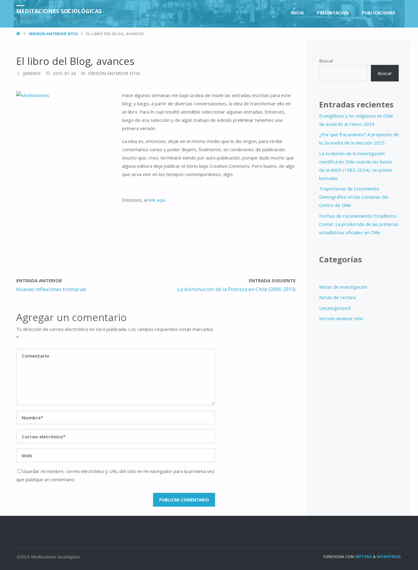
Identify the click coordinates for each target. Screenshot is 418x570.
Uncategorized (334, 308)
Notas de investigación (343, 287)
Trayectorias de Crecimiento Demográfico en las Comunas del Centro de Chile (353, 197)
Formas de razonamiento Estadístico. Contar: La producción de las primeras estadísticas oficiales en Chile (358, 224)
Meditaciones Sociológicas (59, 10)
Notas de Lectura (337, 297)
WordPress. (389, 556)
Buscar (326, 61)
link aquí (157, 200)
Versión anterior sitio (53, 33)
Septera (363, 556)
